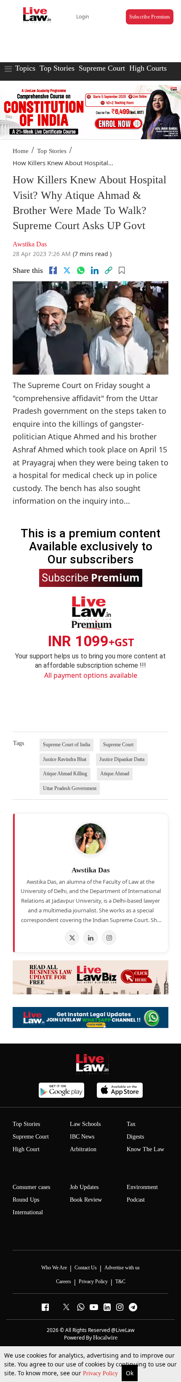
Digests (135, 1137)
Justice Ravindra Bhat (64, 759)
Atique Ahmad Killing (65, 774)
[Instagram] (109, 937)
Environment (142, 1187)
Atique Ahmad (114, 774)
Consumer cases (31, 1187)
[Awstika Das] (90, 838)
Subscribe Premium (149, 17)
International (28, 1212)
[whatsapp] (81, 270)
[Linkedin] (94, 270)
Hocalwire (105, 1337)
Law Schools (85, 1124)
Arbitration (83, 1149)
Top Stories (57, 68)
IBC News (82, 1137)
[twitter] (67, 270)
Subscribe (91, 577)
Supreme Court (102, 68)
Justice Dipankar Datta (121, 759)
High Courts (148, 68)
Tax (131, 1124)
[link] (108, 270)
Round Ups (26, 1200)
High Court (26, 1149)
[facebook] (53, 270)
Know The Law (145, 1149)
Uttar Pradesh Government (69, 788)
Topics (25, 68)
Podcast (136, 1200)
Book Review (86, 1200)
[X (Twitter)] (72, 937)
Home (21, 151)
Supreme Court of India (66, 745)
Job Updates (84, 1187)
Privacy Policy (101, 1373)
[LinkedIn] (90, 937)
